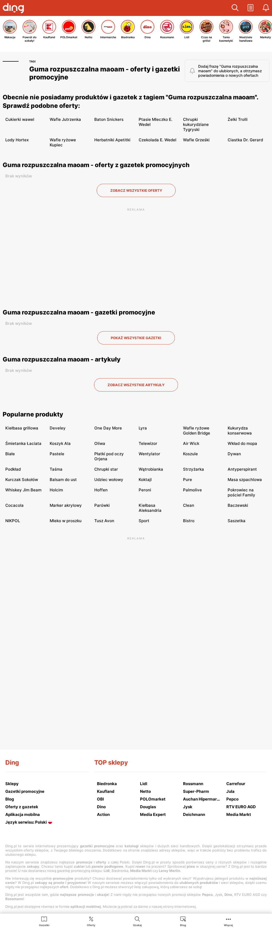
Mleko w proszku (66, 520)
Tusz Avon (104, 520)
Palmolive (192, 489)
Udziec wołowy (108, 479)
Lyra (143, 428)
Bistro (188, 520)
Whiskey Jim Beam (23, 489)
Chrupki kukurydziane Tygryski (196, 124)
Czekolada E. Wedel (157, 139)
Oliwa (99, 443)
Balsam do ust (63, 479)
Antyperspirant (242, 469)
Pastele (57, 453)
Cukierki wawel (19, 119)
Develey (58, 428)
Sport (144, 520)
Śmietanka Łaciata (23, 443)
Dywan (234, 453)
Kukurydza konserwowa (240, 430)
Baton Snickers (109, 119)
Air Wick (191, 443)
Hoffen (101, 489)
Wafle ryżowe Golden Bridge (196, 430)
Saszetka (236, 520)
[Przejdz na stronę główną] (15, 8)
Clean (188, 505)
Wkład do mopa (242, 443)
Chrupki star (106, 469)
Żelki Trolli (238, 119)
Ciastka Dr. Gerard (245, 139)
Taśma (56, 469)
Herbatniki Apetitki (112, 139)
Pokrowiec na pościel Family (241, 492)
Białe (10, 453)
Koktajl (145, 479)
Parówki (102, 505)
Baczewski (238, 505)
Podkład (13, 469)
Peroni (145, 489)
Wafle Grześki (196, 139)
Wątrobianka (151, 469)
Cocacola (14, 505)
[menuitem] (44, 921)
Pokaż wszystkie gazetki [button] (136, 338)
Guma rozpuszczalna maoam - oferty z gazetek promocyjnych (96, 165)
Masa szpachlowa (245, 479)
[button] (235, 8)
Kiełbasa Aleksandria (150, 508)
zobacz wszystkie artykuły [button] (136, 385)
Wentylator (149, 453)
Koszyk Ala (60, 443)
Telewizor (148, 443)
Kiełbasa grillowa (21, 428)
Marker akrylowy (66, 505)
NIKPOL (12, 520)
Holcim (56, 489)
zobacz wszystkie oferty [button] (136, 190)
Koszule (190, 453)
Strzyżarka (193, 469)
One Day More (108, 428)
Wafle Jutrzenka (65, 119)
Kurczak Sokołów (21, 479)
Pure (187, 479)
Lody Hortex (17, 139)
